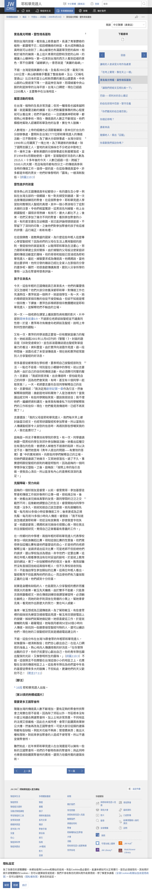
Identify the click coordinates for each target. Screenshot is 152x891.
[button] (43, 10)
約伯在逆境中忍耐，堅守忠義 (115, 103)
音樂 (41, 855)
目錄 (123, 55)
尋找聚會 (125, 802)
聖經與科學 (15, 842)
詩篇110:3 (27, 177)
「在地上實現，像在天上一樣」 (116, 72)
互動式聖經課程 (17, 811)
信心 (12, 837)
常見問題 (71, 810)
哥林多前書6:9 (29, 319)
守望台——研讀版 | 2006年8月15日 (46, 16)
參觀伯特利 (72, 823)
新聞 (69, 796)
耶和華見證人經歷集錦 (77, 845)
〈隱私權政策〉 (31, 876)
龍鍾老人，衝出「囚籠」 (113, 135)
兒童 (12, 833)
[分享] (136, 17)
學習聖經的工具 (17, 815)
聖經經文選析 (16, 806)
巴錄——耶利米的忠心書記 (114, 95)
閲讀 (108, 24)
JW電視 (42, 846)
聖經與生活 (15, 796)
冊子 (41, 811)
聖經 (41, 802)
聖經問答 (14, 802)
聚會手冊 (43, 828)
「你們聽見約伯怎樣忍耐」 (114, 111)
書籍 (41, 806)
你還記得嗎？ (107, 119)
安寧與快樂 (15, 819)
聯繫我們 (71, 818)
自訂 (24, 885)
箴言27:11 (34, 673)
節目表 (42, 833)
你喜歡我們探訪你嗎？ (112, 142)
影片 (41, 850)
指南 (41, 842)
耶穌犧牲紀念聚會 (75, 832)
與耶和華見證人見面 (76, 814)
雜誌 (24, 16)
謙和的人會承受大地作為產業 (115, 64)
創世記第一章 (54, 389)
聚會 (69, 827)
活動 (69, 841)
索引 (41, 837)
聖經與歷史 (15, 846)
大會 (69, 836)
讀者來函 (105, 127)
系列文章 (43, 819)
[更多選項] (143, 17)
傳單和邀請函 (44, 815)
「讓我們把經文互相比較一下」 (116, 87)
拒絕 (15, 885)
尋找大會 (102, 810)
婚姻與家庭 (15, 824)
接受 (6, 885)
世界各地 (71, 850)
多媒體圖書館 (12, 16)
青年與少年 (15, 828)
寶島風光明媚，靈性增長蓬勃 (115, 80)
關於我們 (71, 804)
